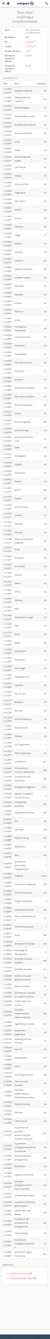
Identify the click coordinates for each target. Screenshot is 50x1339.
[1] (35, 41)
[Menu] (3, 3)
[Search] (46, 3)
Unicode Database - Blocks (21, 1278)
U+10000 (29, 41)
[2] (30, 50)
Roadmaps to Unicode (20, 1273)
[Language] (8, 3)
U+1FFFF (29, 46)
